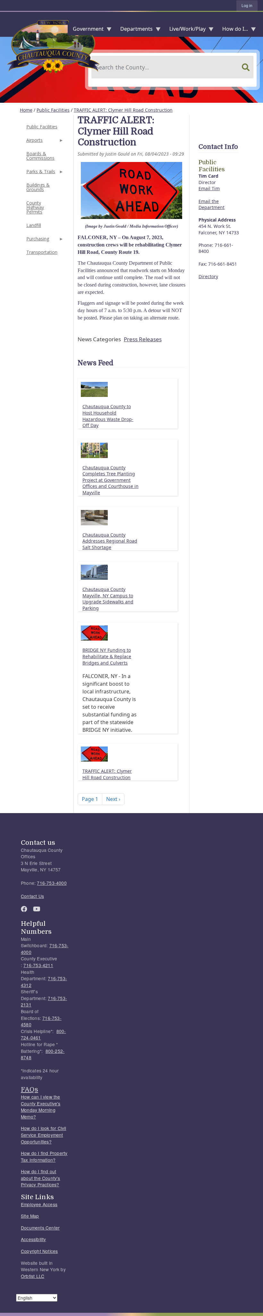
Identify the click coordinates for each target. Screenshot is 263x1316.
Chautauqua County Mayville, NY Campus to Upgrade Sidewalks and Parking (107, 598)
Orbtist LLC (32, 1276)
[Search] (245, 67)
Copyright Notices (39, 1251)
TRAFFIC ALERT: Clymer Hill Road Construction (123, 110)
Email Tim (209, 188)
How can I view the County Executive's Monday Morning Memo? (41, 1107)
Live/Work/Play (185, 30)
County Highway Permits (35, 207)
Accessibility (33, 1239)
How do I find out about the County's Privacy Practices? (40, 1178)
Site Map (30, 1216)
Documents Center (40, 1227)
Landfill (33, 225)
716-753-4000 (51, 883)
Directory (208, 276)
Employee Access (39, 1204)
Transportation (41, 252)
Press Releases (143, 339)
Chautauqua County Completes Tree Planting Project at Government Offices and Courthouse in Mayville (110, 480)
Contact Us (32, 896)
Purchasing (37, 241)
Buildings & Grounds (38, 187)
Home (26, 110)
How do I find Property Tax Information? (44, 1156)
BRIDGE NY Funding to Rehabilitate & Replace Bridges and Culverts (106, 656)
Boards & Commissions (40, 155)
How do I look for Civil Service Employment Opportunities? (43, 1134)
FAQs (29, 1089)
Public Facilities (53, 110)
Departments (134, 30)
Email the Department (212, 204)
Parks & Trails (40, 173)
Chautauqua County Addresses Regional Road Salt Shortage (109, 541)
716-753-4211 (38, 965)
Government (86, 30)
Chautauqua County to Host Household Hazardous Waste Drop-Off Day (107, 415)
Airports (34, 142)
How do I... (232, 30)
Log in (247, 6)
